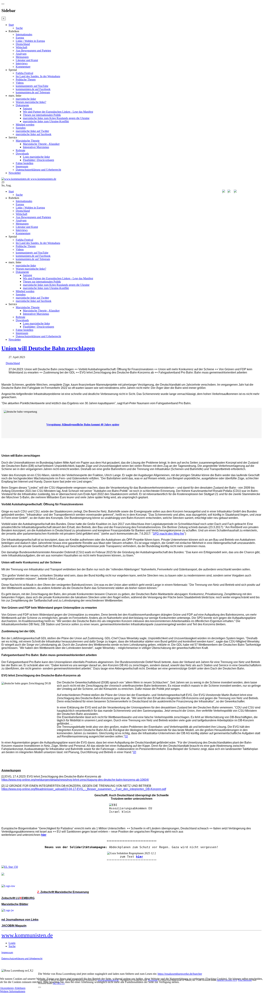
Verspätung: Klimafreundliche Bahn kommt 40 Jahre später (82, 424)
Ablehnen (19, 988)
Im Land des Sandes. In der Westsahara (38, 76)
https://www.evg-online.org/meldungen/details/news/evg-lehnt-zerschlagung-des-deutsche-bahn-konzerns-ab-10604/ (75, 779)
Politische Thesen (26, 79)
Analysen (21, 53)
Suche (19, 28)
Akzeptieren (7, 988)
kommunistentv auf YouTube (32, 85)
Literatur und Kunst (27, 60)
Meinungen (22, 56)
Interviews (22, 63)
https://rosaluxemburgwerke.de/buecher (180, 973)
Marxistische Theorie (28, 140)
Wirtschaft (21, 47)
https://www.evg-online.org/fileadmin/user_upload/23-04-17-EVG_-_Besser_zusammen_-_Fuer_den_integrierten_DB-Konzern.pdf (83, 789)
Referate (20, 150)
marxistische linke (26, 98)
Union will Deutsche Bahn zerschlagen (48, 348)
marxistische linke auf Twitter (32, 131)
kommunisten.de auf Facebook (33, 89)
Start (11, 24)
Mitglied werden (25, 124)
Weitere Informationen (12, 991)
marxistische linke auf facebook (33, 134)
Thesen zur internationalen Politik (42, 114)
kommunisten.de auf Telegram (33, 92)
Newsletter (15, 172)
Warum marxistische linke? (31, 102)
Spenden (21, 127)
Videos (20, 82)
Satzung (27, 108)
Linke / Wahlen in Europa (30, 40)
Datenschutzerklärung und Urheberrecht (38, 169)
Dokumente (22, 105)
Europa (20, 37)
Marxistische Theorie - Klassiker (41, 143)
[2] (134, 752)
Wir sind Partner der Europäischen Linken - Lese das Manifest (58, 111)
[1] (126, 736)
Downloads (22, 153)
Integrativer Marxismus (36, 147)
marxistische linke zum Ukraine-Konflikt (46, 121)
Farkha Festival (24, 73)
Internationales (24, 34)
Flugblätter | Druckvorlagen (38, 160)
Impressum (22, 166)
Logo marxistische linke (36, 156)
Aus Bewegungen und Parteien (33, 50)
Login (12, 943)
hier (139, 856)
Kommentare (23, 66)
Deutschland (23, 44)
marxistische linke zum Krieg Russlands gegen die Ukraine (56, 118)
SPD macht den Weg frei (168, 533)
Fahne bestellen (24, 163)
